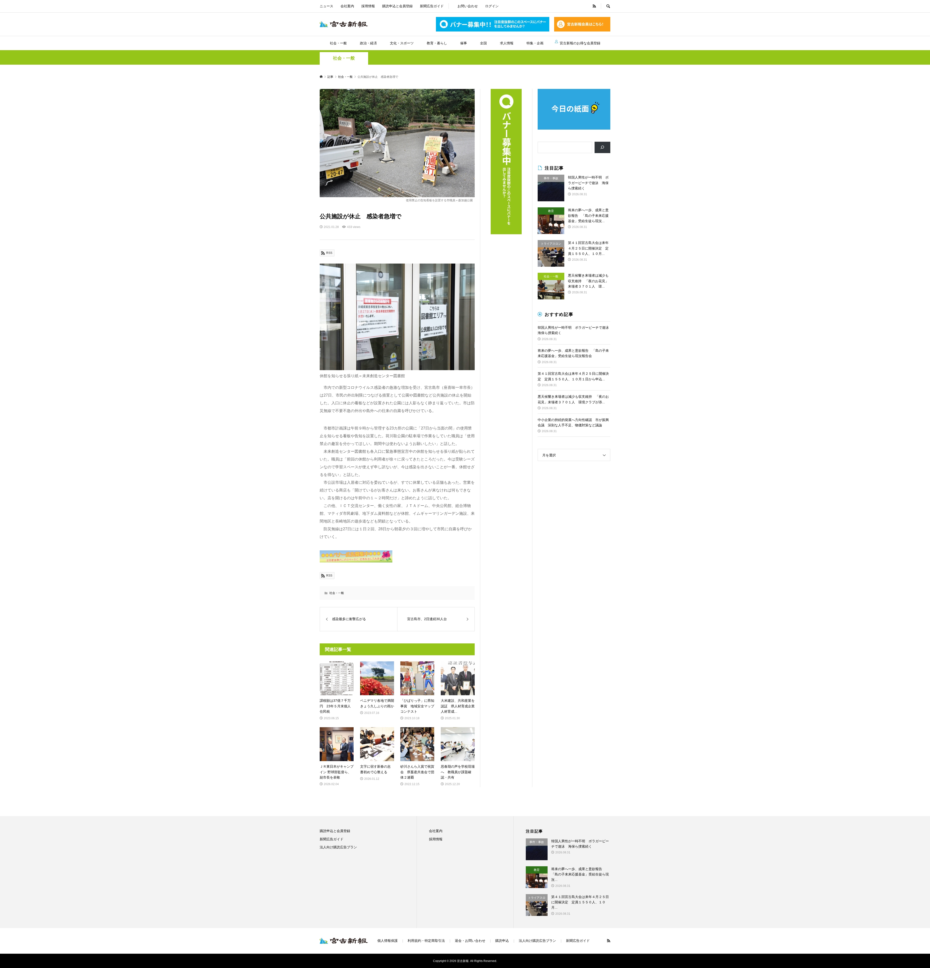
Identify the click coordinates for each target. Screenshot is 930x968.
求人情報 (506, 43)
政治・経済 (368, 43)
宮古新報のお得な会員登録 (580, 43)
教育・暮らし (437, 43)
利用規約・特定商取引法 (426, 941)
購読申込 (502, 941)
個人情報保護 (387, 941)
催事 (463, 43)
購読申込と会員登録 (397, 6)
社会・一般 (338, 43)
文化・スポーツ (402, 43)
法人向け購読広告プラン (338, 847)
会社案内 (347, 6)
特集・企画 (535, 43)
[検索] (602, 147)
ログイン (492, 6)
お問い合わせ (467, 6)
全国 (483, 43)
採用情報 (368, 6)
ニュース (326, 6)
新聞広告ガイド (432, 6)
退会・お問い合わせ (470, 941)
